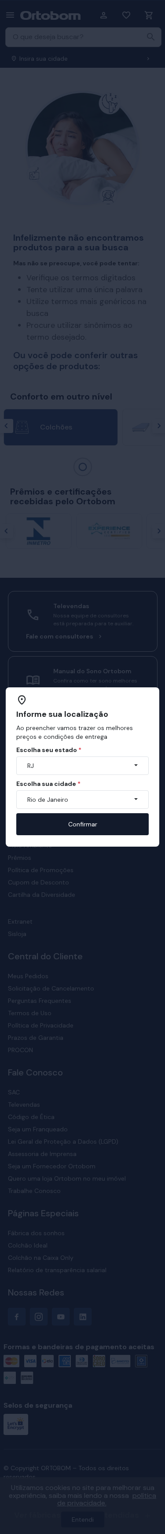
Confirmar (82, 824)
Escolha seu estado (48, 750)
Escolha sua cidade (48, 784)
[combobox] (82, 765)
